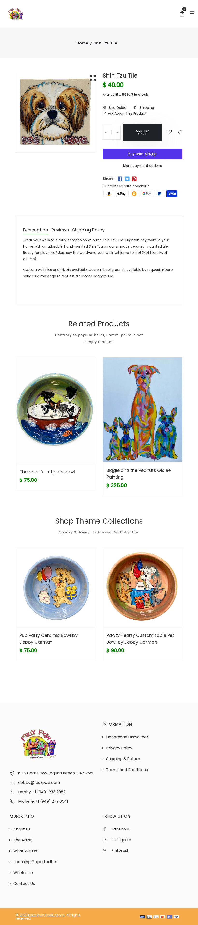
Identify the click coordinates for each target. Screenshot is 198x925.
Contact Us (24, 883)
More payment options (142, 165)
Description (35, 230)
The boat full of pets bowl (47, 472)
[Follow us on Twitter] (127, 179)
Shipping (146, 107)
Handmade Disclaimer (127, 737)
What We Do (25, 851)
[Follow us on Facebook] (120, 179)
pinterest (120, 850)
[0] (182, 14)
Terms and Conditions (127, 769)
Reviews (60, 230)
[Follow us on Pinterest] (134, 179)
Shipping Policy (88, 230)
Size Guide (117, 107)
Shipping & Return (123, 759)
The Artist (22, 840)
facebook (120, 829)
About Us (21, 829)
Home (82, 43)
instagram (121, 840)
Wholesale (23, 872)
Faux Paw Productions (46, 915)
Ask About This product (127, 113)
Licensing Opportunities (35, 862)
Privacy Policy (119, 748)
